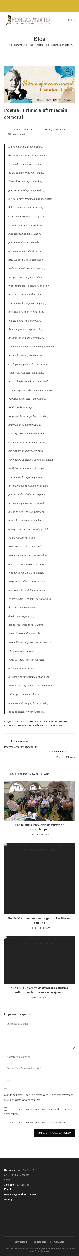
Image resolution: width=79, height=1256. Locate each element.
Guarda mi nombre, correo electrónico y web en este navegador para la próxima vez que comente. (38, 1097)
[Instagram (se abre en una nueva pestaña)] (38, 5)
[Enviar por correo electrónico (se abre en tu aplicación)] (46, 5)
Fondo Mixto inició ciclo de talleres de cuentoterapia (39, 827)
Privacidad (21, 1241)
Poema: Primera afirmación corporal (54, 44)
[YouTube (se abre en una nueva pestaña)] (42, 5)
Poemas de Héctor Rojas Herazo (42, 725)
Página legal (40, 1241)
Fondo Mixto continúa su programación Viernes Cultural (39, 920)
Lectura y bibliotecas (53, 129)
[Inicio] (6, 44)
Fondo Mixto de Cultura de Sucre (37, 722)
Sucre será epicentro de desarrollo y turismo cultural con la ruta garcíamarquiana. (39, 990)
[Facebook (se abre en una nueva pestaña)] (33, 5)
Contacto (59, 1241)
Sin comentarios (17, 134)
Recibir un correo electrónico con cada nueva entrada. (39, 1122)
